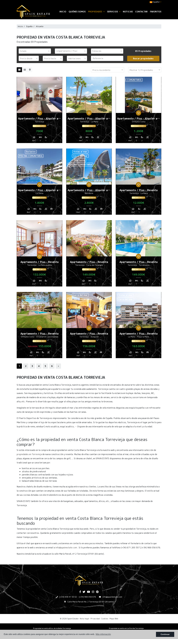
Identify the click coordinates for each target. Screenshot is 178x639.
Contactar (141, 11)
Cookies (104, 618)
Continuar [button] (165, 634)
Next (59, 95)
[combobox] (35, 51)
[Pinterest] (97, 592)
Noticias (128, 11)
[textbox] (35, 51)
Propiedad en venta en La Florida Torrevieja (126, 628)
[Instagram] (93, 592)
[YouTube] (88, 592)
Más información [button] (103, 634)
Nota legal (84, 618)
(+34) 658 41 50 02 (68, 597)
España (29, 26)
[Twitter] (84, 592)
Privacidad (95, 618)
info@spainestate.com (66, 547)
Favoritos (155, 11)
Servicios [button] (113, 11)
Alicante (39, 26)
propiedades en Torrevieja (29, 454)
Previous (20, 95)
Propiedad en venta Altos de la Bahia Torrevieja (52, 628)
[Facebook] (80, 592)
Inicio (62, 11)
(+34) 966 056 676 (87, 597)
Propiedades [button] (95, 11)
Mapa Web (114, 618)
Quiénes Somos (77, 11)
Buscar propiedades (143, 58)
